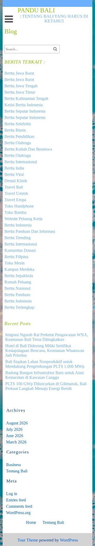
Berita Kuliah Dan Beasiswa (28, 149)
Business (13, 464)
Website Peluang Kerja (23, 218)
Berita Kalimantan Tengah (26, 98)
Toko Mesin (14, 263)
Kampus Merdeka (19, 269)
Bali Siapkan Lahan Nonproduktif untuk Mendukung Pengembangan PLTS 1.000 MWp (44, 364)
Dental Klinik (15, 180)
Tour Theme (27, 540)
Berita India (14, 168)
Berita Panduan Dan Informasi (29, 231)
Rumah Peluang (17, 282)
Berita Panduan (17, 294)
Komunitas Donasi (20, 250)
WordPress (69, 540)
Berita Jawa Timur (19, 92)
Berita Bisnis (15, 130)
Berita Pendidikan (19, 136)
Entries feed (16, 500)
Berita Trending (17, 237)
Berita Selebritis (17, 124)
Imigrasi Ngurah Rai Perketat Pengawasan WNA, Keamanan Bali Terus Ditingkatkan (46, 337)
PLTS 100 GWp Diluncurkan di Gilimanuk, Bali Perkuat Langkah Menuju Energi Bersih (46, 386)
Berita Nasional (17, 288)
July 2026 (14, 429)
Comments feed (19, 506)
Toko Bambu (15, 212)
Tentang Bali (16, 471)
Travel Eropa (15, 199)
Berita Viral (14, 174)
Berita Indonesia (18, 225)
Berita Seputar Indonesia (24, 111)
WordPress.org (18, 512)
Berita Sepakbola (18, 275)
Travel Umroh (16, 193)
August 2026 (17, 423)
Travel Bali (13, 187)
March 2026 (16, 442)
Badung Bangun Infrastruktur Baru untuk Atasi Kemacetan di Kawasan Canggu (44, 375)
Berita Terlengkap (19, 307)
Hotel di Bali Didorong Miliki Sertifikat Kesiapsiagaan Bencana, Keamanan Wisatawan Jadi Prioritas (44, 350)
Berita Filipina (16, 256)
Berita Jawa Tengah (20, 86)
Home (31, 522)
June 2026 (14, 435)
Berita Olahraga (17, 143)
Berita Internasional (20, 162)
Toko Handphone (19, 206)
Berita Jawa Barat (19, 73)
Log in (11, 493)
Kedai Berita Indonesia (23, 105)
